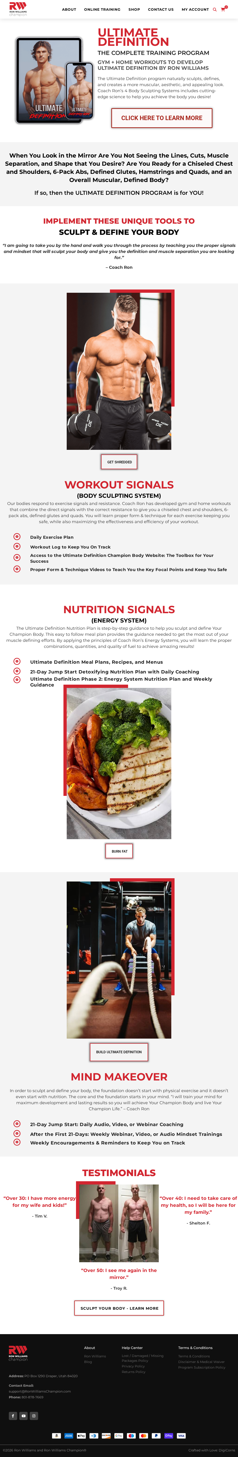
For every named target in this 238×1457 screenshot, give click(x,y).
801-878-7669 (32, 1397)
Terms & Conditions (194, 1356)
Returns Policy (133, 1372)
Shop (134, 9)
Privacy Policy (133, 1366)
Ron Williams (95, 1356)
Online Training (102, 9)
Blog (88, 1362)
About (69, 9)
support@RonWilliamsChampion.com (40, 1391)
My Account (195, 9)
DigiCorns (227, 1450)
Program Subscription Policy (201, 1367)
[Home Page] (18, 9)
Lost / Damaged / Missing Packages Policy (143, 1358)
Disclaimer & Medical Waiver (201, 1362)
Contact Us (161, 9)
